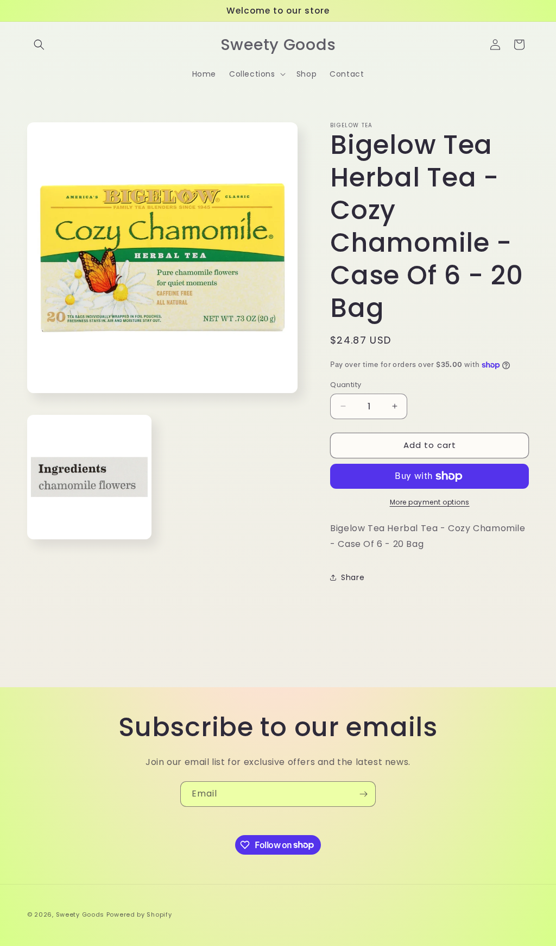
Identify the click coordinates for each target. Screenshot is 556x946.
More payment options (430, 502)
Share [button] (352, 577)
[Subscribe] (363, 794)
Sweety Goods (80, 914)
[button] (39, 45)
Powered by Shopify (139, 914)
